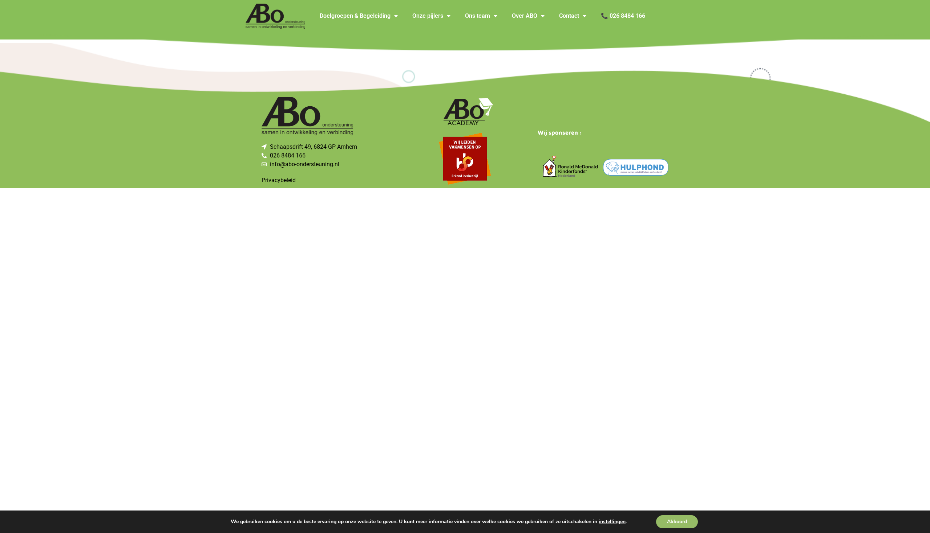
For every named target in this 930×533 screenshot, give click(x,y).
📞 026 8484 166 (623, 15)
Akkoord (677, 521)
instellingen (612, 521)
